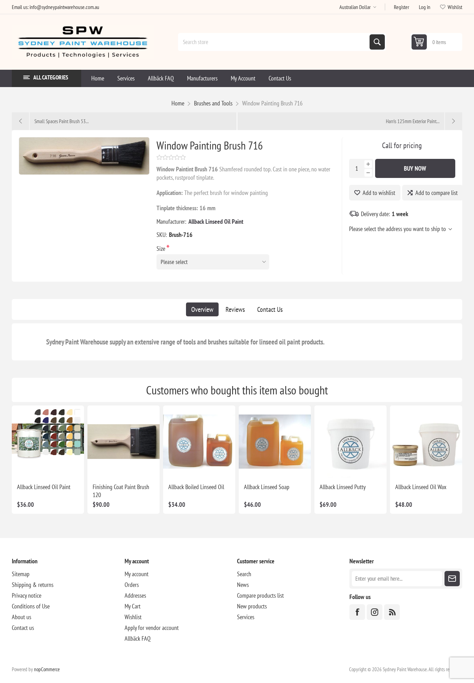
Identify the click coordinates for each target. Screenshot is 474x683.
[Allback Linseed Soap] (275, 441)
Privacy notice (26, 595)
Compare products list (260, 595)
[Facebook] (357, 612)
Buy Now (415, 168)
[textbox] (274, 42)
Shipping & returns (32, 585)
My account (137, 574)
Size (161, 249)
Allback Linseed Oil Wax (420, 487)
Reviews (235, 309)
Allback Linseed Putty (343, 487)
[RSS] (392, 612)
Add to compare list (436, 193)
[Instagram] (374, 612)
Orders (132, 585)
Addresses (135, 595)
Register (401, 6)
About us (21, 617)
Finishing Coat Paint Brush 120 (121, 491)
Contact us (23, 628)
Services (245, 617)
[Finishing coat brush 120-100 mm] (123, 441)
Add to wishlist (379, 193)
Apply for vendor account (152, 628)
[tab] (202, 309)
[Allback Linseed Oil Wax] (426, 441)
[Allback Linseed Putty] (350, 441)
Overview (202, 309)
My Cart (133, 606)
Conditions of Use (31, 606)
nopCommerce (47, 669)
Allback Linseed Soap (266, 487)
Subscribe (452, 578)
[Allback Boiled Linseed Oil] (199, 441)
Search (377, 42)
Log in (424, 6)
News (243, 585)
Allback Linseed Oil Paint (215, 221)
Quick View (47, 466)
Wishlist (133, 617)
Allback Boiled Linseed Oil (196, 487)
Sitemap (20, 574)
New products (252, 606)
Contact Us (270, 309)
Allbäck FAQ (138, 638)
